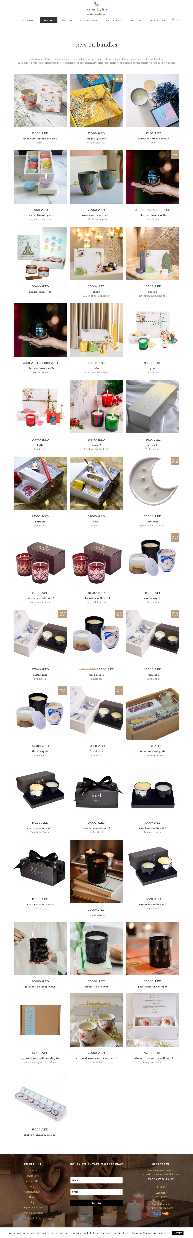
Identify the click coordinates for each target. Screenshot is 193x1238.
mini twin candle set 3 (152, 828)
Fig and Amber (96, 915)
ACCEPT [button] (178, 1233)
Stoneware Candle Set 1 (96, 215)
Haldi (96, 521)
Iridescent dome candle (40, 368)
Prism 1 (152, 445)
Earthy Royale (152, 598)
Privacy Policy (32, 1218)
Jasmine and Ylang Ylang (40, 986)
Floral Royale (40, 751)
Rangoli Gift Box (96, 138)
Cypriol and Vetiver (96, 986)
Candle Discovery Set (40, 215)
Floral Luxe (96, 751)
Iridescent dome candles (153, 215)
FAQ (32, 1186)
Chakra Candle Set (40, 291)
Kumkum (40, 521)
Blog (32, 1202)
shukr (96, 291)
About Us (32, 1170)
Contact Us (32, 1181)
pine (152, 368)
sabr (96, 368)
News (32, 1196)
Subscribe (96, 1203)
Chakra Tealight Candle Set (40, 1134)
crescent (153, 521)
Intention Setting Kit (152, 751)
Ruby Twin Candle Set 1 (96, 598)
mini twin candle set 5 (152, 904)
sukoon (152, 291)
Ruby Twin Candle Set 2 (40, 598)
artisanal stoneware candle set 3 (96, 1058)
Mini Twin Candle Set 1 (40, 828)
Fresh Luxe (153, 674)
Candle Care (32, 1175)
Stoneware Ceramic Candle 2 (40, 138)
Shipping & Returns (32, 1207)
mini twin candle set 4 (40, 904)
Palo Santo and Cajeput (152, 986)
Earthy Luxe (40, 674)
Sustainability (32, 1191)
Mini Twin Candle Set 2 (96, 828)
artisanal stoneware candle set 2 (152, 1058)
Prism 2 (96, 445)
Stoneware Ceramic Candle (153, 138)
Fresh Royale (96, 674)
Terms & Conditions (32, 1212)
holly (40, 445)
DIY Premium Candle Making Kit (40, 1058)
